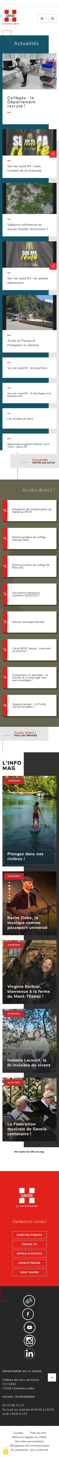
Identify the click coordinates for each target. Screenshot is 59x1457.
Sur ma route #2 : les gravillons (27, 368)
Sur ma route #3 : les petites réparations (27, 280)
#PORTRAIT (14, 876)
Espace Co (29, 1244)
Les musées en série (20, 419)
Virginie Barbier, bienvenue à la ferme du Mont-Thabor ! (28, 992)
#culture (14, 1082)
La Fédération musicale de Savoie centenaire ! (26, 1129)
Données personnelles (29, 1441)
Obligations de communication (29, 1445)
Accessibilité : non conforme (29, 1450)
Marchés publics (29, 1235)
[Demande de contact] (29, 1301)
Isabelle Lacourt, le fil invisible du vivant (28, 1062)
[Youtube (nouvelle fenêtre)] (29, 1327)
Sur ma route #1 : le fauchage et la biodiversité (29, 394)
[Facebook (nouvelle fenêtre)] (28, 1314)
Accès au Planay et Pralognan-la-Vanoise (23, 343)
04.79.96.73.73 (13, 1405)
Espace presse (29, 1263)
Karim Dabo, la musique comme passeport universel (27, 923)
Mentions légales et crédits (29, 1437)
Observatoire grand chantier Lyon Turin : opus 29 (28, 445)
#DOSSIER (14, 781)
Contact (18, 1433)
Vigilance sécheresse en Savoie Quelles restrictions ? (27, 227)
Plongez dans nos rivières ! (25, 856)
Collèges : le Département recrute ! (21, 102)
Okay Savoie (29, 1272)
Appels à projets (29, 1254)
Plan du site (38, 1433)
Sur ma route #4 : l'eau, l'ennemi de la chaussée (24, 168)
